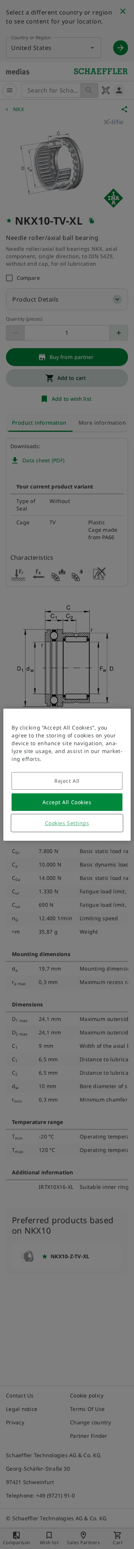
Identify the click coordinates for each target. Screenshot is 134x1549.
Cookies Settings (67, 823)
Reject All (67, 780)
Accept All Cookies (66, 802)
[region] (67, 775)
